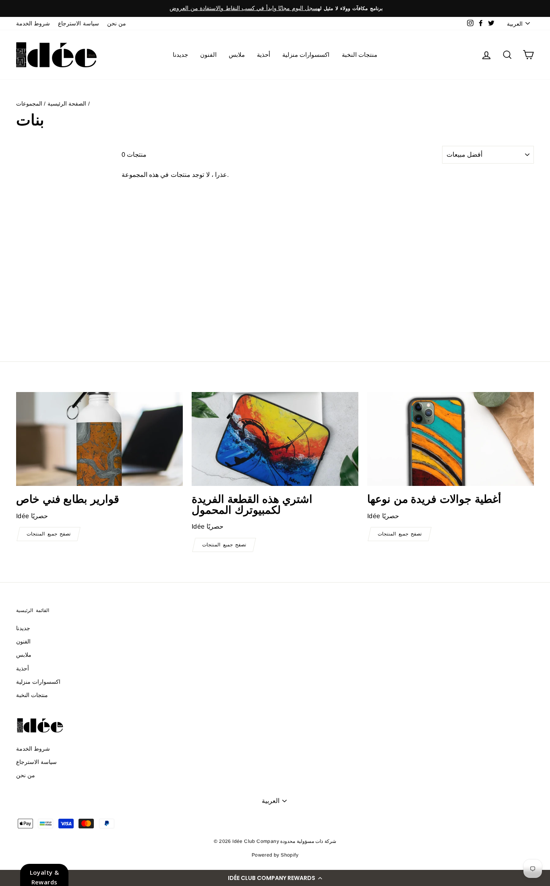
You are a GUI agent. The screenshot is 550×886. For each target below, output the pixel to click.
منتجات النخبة (359, 54)
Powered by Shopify (275, 855)
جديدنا (180, 54)
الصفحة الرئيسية (67, 104)
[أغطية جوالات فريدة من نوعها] (450, 439)
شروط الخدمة (33, 24)
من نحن (116, 24)
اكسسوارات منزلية (305, 54)
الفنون (208, 54)
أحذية (263, 54)
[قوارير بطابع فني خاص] (99, 439)
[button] (275, 878)
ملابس (237, 54)
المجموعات (29, 104)
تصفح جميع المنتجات (48, 534)
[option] (275, 8)
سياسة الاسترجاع (78, 24)
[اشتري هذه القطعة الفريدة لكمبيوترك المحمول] (275, 439)
